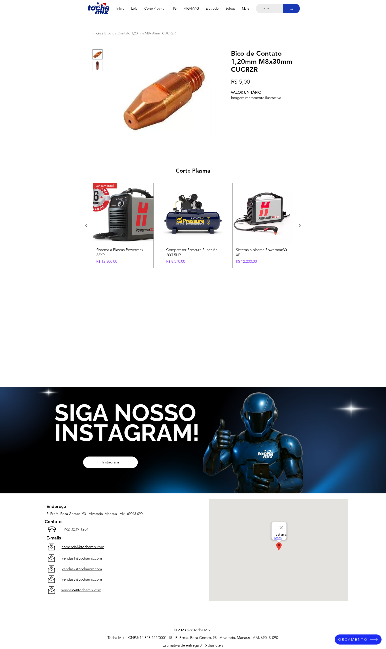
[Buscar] (291, 8)
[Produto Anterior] (86, 225)
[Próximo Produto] (299, 225)
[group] (193, 225)
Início (96, 33)
